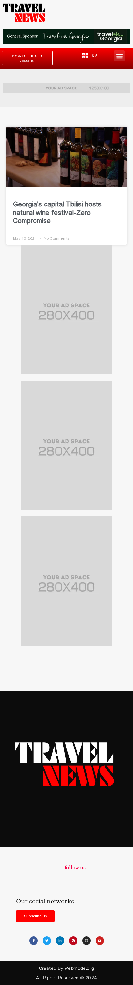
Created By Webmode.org (66, 968)
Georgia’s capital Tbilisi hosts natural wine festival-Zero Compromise (57, 212)
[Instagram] (86, 940)
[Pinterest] (73, 940)
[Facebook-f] (33, 940)
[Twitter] (47, 940)
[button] (119, 55)
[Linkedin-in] (60, 940)
